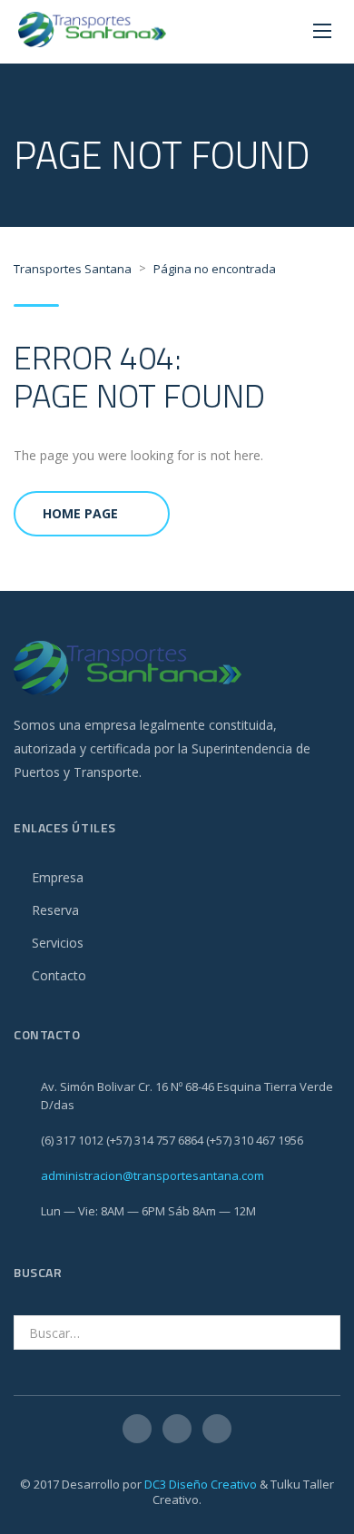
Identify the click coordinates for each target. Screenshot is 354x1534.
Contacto (59, 975)
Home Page (80, 513)
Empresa (58, 877)
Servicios (58, 942)
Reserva (55, 910)
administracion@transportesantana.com (152, 1175)
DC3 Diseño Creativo (200, 1484)
